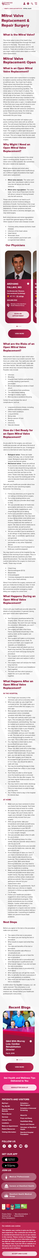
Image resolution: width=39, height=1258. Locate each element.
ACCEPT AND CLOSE (19, 1254)
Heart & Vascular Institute (13, 8)
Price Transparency (8, 1218)
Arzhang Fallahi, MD (14, 285)
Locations (5, 1123)
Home (2, 8)
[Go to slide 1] (17, 326)
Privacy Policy (7, 1214)
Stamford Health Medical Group (21, 1195)
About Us (23, 1115)
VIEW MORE (19, 334)
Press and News (26, 1118)
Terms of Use (6, 1216)
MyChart (5, 1103)
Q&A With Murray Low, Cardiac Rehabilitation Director (15, 1045)
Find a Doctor (7, 1114)
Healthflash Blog (26, 1121)
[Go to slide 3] (19, 326)
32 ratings (20, 296)
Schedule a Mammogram (25, 1104)
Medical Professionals (19, 1177)
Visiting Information (9, 1132)
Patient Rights (19, 1216)
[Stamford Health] (7, 3)
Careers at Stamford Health (22, 1186)
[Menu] (36, 3)
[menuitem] (24, 3)
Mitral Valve (27, 8)
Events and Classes (27, 1124)
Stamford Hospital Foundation (26, 1133)
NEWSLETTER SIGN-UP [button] (19, 1088)
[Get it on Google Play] (10, 1165)
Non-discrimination (21, 1214)
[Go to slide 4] (20, 326)
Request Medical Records (8, 1110)
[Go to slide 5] (22, 1059)
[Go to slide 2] (18, 326)
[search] (32, 4)
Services (5, 1117)
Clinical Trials (7, 1120)
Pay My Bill (6, 1106)
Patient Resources (8, 1129)
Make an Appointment (10, 1126)
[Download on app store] (10, 1159)
